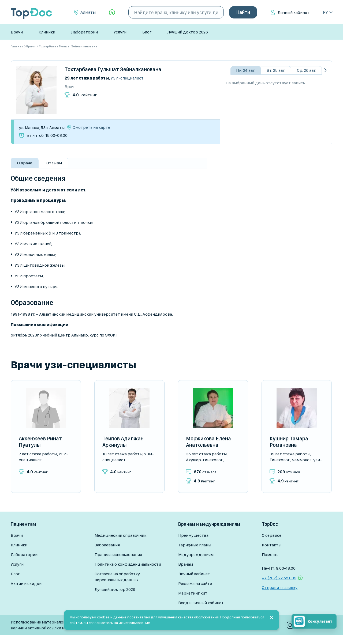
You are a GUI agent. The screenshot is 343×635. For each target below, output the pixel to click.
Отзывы (54, 162)
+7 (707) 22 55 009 (279, 577)
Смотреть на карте (91, 127)
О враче (24, 162)
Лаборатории (84, 32)
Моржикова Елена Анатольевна (208, 441)
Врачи (17, 32)
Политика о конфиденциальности (128, 564)
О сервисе (271, 535)
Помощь (270, 554)
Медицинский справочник (120, 535)
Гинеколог (280, 459)
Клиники (47, 32)
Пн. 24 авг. (245, 70)
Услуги (120, 32)
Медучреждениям (196, 554)
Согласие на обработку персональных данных (117, 576)
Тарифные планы (194, 544)
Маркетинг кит (192, 593)
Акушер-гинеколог (204, 459)
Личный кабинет (294, 12)
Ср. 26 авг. (306, 70)
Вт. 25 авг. (276, 70)
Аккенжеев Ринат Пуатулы (40, 441)
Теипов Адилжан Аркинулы (123, 441)
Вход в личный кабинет (201, 602)
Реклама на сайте (195, 583)
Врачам (185, 564)
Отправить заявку (279, 587)
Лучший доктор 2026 (187, 32)
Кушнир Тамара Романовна (289, 441)
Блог (146, 32)
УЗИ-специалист (127, 78)
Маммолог (301, 459)
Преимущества (193, 535)
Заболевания (107, 544)
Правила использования (118, 554)
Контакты (271, 544)
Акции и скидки (26, 583)
